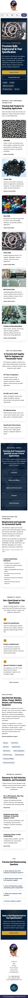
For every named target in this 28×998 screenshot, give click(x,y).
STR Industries (10, 996)
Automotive (14, 472)
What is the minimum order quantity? (13, 894)
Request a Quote (14, 72)
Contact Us (14, 961)
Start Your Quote (14, 682)
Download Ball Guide (14, 77)
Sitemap (14, 965)
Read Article (7, 807)
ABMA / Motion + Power (8, 549)
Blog (14, 963)
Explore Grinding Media (10, 338)
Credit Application (14, 972)
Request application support (9, 736)
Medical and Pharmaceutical (14, 488)
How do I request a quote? (13, 901)
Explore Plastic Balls (9, 264)
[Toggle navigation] (2, 15)
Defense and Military (14, 480)
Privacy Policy (14, 970)
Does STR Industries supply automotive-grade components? (13, 886)
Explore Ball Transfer (9, 301)
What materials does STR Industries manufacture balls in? (13, 871)
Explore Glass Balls (9, 227)
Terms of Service (14, 967)
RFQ (24, 15)
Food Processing (14, 503)
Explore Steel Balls (9, 154)
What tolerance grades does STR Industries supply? (13, 879)
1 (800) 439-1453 (15, 976)
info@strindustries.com (16, 979)
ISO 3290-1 (17, 549)
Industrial (14, 495)
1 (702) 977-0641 (15, 978)
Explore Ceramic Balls (10, 191)
